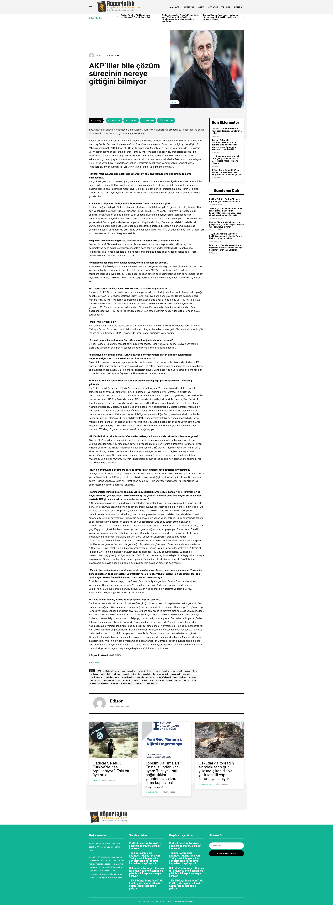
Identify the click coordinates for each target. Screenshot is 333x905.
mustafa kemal (164, 677)
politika (126, 680)
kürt (134, 674)
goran (188, 671)
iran (103, 674)
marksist (108, 677)
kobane (116, 674)
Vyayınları (139, 683)
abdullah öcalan (111, 671)
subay (169, 680)
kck (109, 674)
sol (151, 680)
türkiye (114, 683)
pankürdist (95, 680)
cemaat (157, 671)
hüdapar (94, 674)
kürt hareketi (144, 674)
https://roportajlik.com (119, 706)
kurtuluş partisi (160, 674)
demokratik (176, 671)
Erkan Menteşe (152, 792)
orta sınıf (193, 677)
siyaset (135, 680)
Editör (98, 55)
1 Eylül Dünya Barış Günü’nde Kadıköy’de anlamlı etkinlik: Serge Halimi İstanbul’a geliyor (227, 172)
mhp (117, 677)
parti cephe (108, 680)
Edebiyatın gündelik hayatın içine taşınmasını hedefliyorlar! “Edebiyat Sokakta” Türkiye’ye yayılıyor (226, 247)
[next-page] (243, 16)
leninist (186, 674)
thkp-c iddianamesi (99, 683)
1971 (99, 671)
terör (186, 680)
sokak (145, 680)
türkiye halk (126, 683)
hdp (195, 671)
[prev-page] (118, 16)
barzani (141, 671)
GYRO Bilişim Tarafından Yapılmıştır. (180, 901)
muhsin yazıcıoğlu (145, 677)
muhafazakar (128, 677)
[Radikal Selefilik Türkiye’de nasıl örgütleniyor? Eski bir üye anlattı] (113, 740)
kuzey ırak (175, 674)
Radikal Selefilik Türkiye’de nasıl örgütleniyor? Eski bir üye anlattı (136, 16)
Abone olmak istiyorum (226, 853)
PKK (118, 680)
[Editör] (92, 55)
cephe (166, 671)
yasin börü (152, 683)
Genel (174, 102)
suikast (178, 680)
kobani (126, 674)
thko (194, 680)
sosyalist (159, 680)
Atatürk (131, 671)
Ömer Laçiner (179, 677)
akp (123, 671)
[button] (139, 7)
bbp (149, 671)
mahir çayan (96, 677)
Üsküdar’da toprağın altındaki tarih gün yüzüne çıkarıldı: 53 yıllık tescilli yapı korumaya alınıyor (220, 17)
